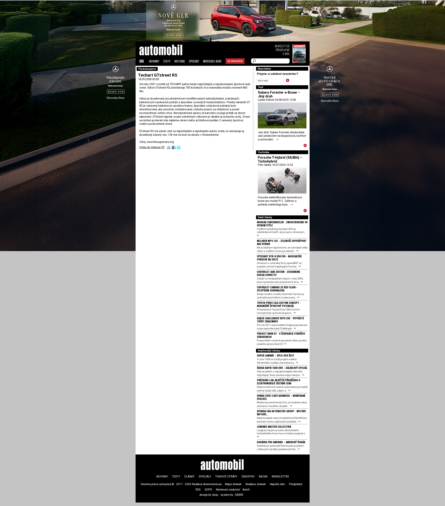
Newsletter (282, 46)
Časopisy (248, 476)
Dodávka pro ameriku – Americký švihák (281, 442)
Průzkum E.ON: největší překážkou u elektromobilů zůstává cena (278, 381)
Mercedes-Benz (212, 61)
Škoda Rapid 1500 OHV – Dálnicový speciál (282, 368)
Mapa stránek (233, 484)
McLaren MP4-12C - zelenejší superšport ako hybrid (281, 242)
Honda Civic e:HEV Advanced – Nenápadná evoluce (281, 397)
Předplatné (283, 50)
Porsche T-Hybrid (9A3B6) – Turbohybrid (280, 159)
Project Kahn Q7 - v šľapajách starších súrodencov (281, 334)
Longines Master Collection (274, 426)
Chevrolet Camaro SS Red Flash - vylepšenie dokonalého (277, 288)
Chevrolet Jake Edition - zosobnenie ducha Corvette (278, 273)
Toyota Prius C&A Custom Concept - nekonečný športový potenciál (279, 304)
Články (189, 476)
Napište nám (277, 484)
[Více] (305, 146)
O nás (286, 54)
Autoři (246, 489)
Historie (179, 61)
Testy (166, 61)
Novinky (154, 61)
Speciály (194, 61)
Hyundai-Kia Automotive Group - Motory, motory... (281, 412)
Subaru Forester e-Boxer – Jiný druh (279, 94)
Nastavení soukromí (228, 489)
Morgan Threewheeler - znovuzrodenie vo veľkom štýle (282, 223)
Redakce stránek (255, 484)
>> (277, 139)
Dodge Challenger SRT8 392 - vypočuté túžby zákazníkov (280, 319)
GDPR (208, 489)
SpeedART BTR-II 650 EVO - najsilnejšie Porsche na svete (279, 257)
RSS (198, 489)
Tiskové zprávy (226, 476)
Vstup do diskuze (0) (152, 147)
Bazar (263, 476)
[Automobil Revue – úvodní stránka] (165, 69)
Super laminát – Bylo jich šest (275, 355)
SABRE (239, 494)
